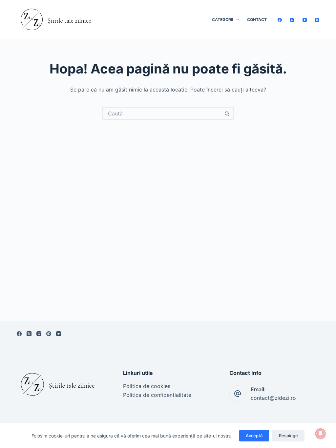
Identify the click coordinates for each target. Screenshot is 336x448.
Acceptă (254, 435)
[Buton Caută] (227, 113)
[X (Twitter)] (317, 20)
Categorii (222, 19)
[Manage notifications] (320, 433)
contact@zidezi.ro (273, 398)
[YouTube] (305, 20)
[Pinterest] (48, 333)
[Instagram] (292, 20)
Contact (257, 19)
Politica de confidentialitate (157, 395)
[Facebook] (280, 20)
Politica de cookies (146, 386)
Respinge (288, 435)
